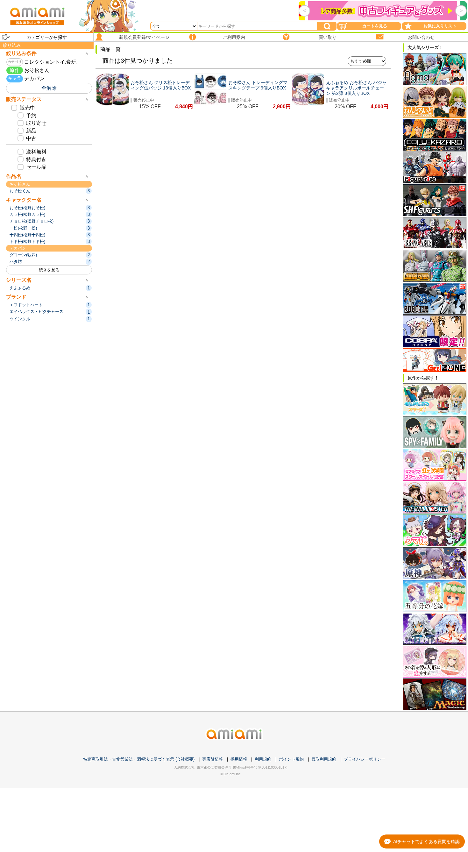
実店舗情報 (212, 759)
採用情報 (238, 759)
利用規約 (263, 759)
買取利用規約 (323, 759)
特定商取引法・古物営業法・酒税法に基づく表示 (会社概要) (139, 759)
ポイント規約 (291, 759)
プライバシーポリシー (364, 759)
